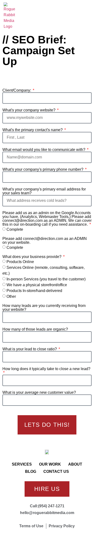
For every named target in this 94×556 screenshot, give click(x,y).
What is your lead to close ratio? (30, 349)
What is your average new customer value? (39, 392)
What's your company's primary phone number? (43, 169)
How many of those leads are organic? (35, 329)
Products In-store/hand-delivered (34, 291)
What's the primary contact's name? (33, 130)
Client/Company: (17, 90)
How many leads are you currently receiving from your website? (44, 308)
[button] (85, 16)
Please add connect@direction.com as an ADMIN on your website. (44, 240)
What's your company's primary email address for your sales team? (44, 191)
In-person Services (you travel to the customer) (46, 279)
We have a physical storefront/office (37, 285)
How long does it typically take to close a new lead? (46, 369)
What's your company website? (29, 110)
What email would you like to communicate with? (44, 150)
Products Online (20, 262)
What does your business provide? (32, 257)
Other (11, 296)
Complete (15, 229)
